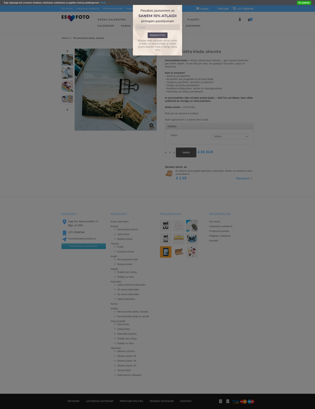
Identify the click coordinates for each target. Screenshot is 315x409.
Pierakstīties (157, 35)
